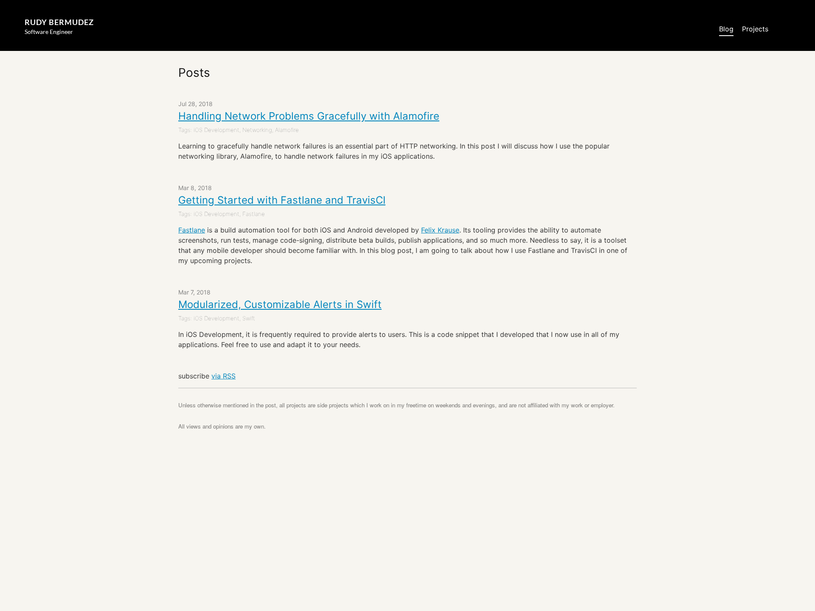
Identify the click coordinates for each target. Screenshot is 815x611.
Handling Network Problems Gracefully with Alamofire (308, 116)
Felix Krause (440, 230)
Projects (755, 29)
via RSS (223, 376)
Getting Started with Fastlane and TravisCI (281, 200)
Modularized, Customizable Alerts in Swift (280, 304)
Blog (726, 29)
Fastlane (191, 230)
